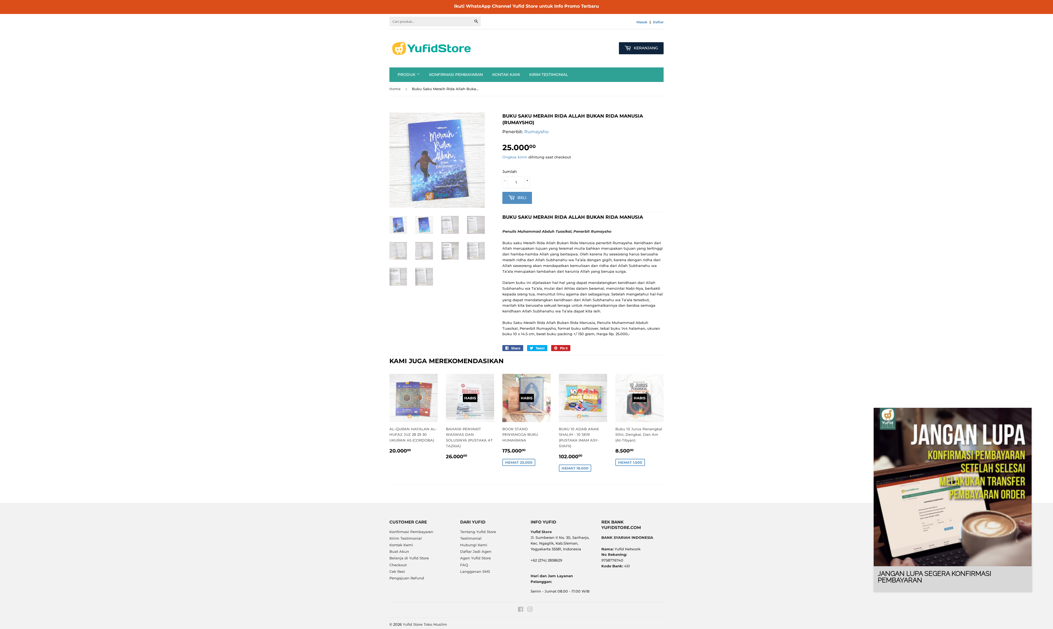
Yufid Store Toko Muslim (425, 624)
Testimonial (471, 538)
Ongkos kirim (514, 157)
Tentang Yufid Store (478, 532)
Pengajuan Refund (406, 578)
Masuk (641, 22)
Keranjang (645, 47)
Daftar (658, 22)
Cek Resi (397, 571)
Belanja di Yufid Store (409, 558)
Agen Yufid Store (475, 558)
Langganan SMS (475, 571)
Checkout (398, 565)
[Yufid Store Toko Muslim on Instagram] (530, 610)
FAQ (464, 565)
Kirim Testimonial (548, 74)
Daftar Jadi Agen (475, 551)
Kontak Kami (506, 74)
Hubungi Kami (473, 545)
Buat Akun (399, 551)
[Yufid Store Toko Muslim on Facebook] (520, 610)
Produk (407, 74)
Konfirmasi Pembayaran (456, 74)
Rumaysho (536, 131)
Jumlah (509, 171)
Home (395, 89)
